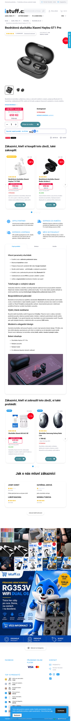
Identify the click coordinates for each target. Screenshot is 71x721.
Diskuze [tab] (36, 246)
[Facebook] (50, 674)
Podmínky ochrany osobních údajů (26, 2)
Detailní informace (10, 104)
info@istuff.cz (56, 664)
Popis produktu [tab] (16, 246)
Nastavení (17, 715)
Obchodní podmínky (10, 2)
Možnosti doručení (45, 115)
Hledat (43, 11)
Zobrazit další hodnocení (35, 513)
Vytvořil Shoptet (48, 718)
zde (51, 711)
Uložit (8, 137)
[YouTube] (58, 674)
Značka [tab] (55, 246)
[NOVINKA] (51, 420)
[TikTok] (50, 678)
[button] (31, 212)
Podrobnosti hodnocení (29, 33)
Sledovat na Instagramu (37, 648)
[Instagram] (54, 674)
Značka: (44, 34)
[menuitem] (10, 16)
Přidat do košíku (27, 124)
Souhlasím (61, 711)
